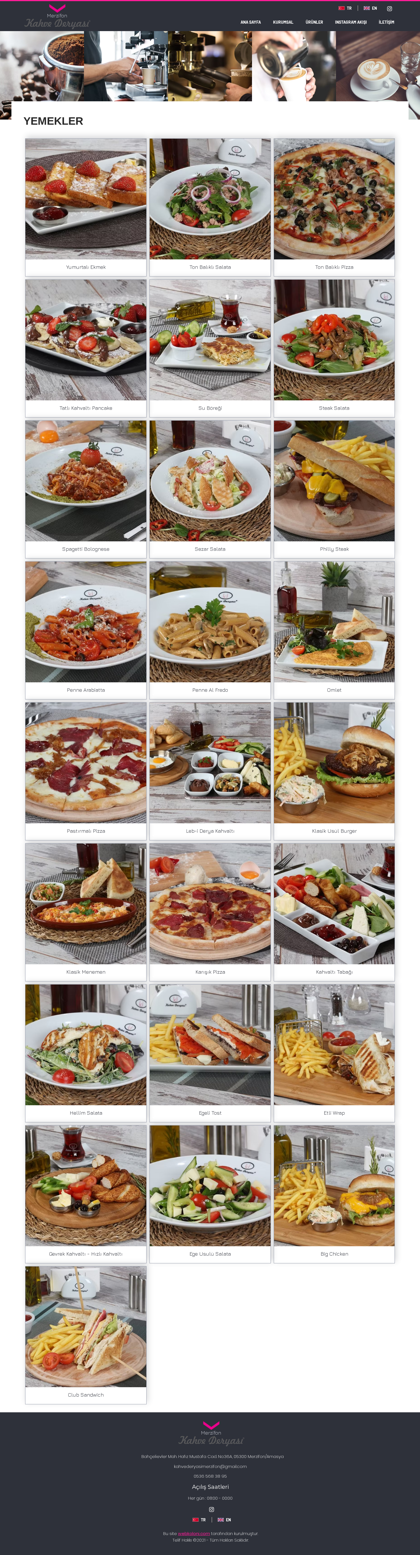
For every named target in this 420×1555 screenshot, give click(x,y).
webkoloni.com (194, 1533)
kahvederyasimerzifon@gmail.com (210, 1466)
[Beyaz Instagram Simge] (389, 8)
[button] (314, 22)
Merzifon (57, 16)
